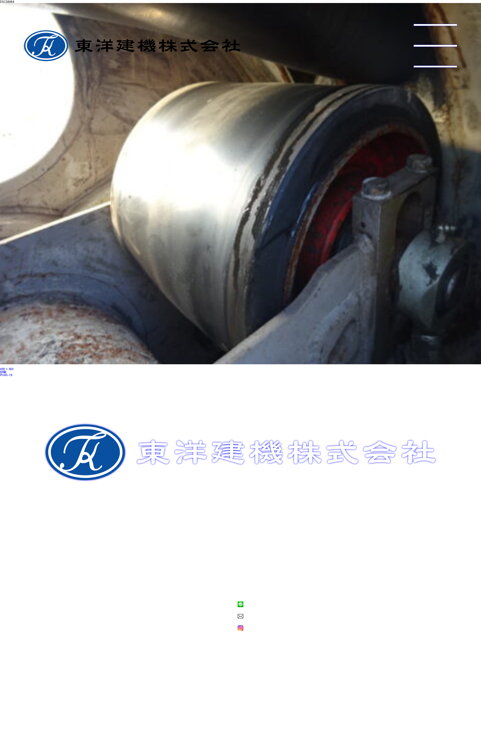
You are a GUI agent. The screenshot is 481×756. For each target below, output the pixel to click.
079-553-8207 (240, 591)
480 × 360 (7, 369)
